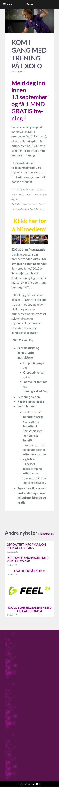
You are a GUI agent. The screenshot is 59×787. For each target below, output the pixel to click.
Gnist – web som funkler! (29, 784)
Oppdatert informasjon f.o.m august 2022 (26, 546)
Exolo (29, 4)
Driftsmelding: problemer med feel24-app (27, 559)
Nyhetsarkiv (47, 533)
